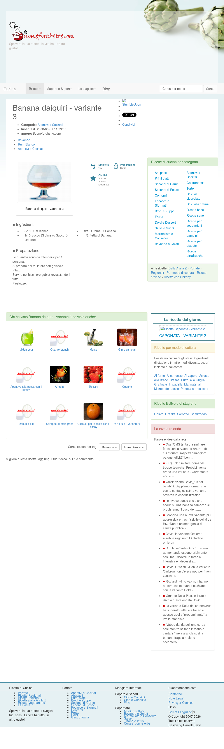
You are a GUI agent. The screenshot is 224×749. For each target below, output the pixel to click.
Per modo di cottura (180, 272)
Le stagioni (86, 88)
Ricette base (195, 209)
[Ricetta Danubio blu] (26, 411)
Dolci (74, 715)
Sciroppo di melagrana (60, 424)
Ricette (33, 88)
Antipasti (161, 172)
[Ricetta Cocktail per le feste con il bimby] (93, 411)
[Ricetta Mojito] (93, 337)
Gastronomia (196, 182)
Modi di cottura (134, 711)
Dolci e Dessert (165, 222)
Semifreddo (199, 414)
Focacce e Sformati (162, 203)
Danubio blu (26, 424)
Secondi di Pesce (167, 189)
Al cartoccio (175, 375)
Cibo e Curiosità (135, 700)
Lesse (175, 388)
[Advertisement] (147, 52)
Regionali (157, 272)
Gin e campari (127, 349)
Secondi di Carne (167, 184)
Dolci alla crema (198, 204)
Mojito (93, 349)
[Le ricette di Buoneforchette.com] (112, 16)
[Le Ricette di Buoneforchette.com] (41, 31)
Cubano (127, 387)
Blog (127, 702)
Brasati (174, 380)
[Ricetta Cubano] (127, 374)
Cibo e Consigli (134, 697)
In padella (175, 384)
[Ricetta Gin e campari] (127, 337)
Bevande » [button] (109, 447)
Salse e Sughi (164, 228)
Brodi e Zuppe (165, 211)
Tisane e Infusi (134, 721)
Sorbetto (183, 414)
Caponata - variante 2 (182, 335)
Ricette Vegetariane (31, 702)
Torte (190, 188)
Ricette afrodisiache (195, 253)
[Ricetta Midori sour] (26, 337)
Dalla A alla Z (177, 268)
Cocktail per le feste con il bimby (93, 425)
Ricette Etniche (28, 698)
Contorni (161, 195)
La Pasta (24, 705)
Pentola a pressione (194, 388)
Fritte (184, 380)
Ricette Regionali (29, 695)
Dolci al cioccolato (193, 196)
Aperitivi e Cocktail (193, 174)
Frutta (159, 216)
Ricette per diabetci (194, 243)
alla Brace (161, 380)
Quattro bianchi (59, 349)
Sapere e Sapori (58, 88)
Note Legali (176, 698)
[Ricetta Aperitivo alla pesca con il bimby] (26, 374)
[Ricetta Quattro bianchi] (60, 337)
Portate (195, 268)
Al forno (159, 375)
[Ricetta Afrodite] (60, 374)
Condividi (128, 124)
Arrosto (204, 375)
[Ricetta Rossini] (93, 374)
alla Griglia (197, 380)
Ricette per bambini (194, 233)
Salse (128, 718)
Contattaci (175, 694)
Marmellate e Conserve (164, 235)
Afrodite (60, 387)
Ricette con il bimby (177, 277)
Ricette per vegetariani (194, 223)
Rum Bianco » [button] (134, 447)
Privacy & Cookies (180, 702)
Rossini (93, 387)
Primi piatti (162, 178)
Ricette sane (195, 215)
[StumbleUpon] (124, 100)
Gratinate (160, 384)
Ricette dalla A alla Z (32, 700)
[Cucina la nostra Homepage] (22, 86)
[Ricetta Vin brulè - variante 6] (127, 411)
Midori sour (26, 349)
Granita (170, 414)
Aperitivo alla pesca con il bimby (26, 388)
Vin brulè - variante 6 (127, 424)
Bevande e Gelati (167, 244)
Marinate (190, 384)
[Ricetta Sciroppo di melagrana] (60, 411)
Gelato (158, 414)
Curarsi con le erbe (137, 723)
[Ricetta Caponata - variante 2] (182, 328)
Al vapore (191, 375)
